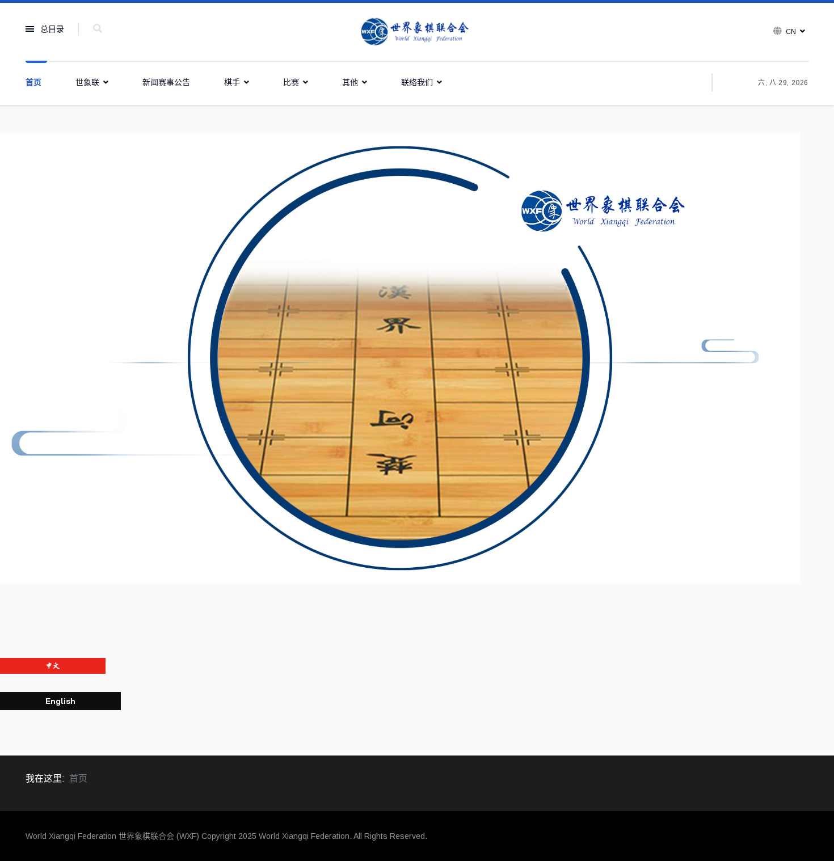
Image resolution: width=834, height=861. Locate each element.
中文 (52, 666)
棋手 (232, 82)
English (60, 701)
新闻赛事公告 (166, 82)
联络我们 (417, 82)
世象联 (87, 82)
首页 (33, 82)
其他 (350, 82)
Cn (791, 32)
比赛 (291, 82)
